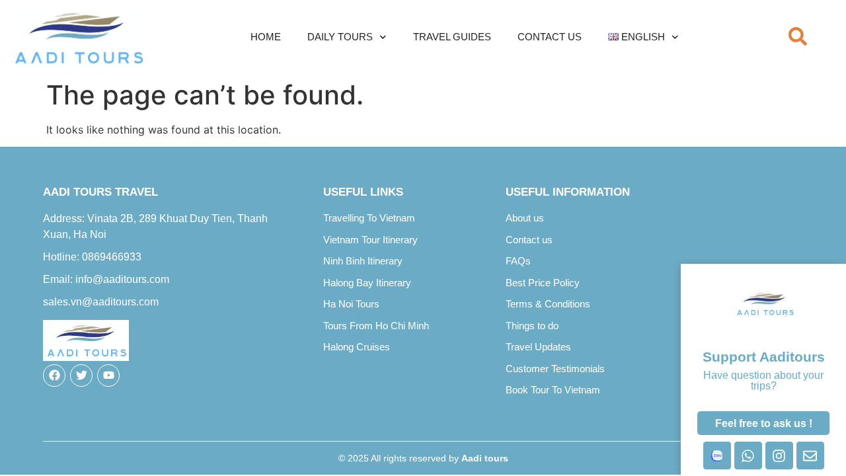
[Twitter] (81, 375)
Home (265, 36)
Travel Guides (452, 36)
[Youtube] (108, 375)
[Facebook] (54, 375)
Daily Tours (340, 36)
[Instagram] (779, 455)
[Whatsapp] (748, 455)
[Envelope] (810, 455)
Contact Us (550, 36)
